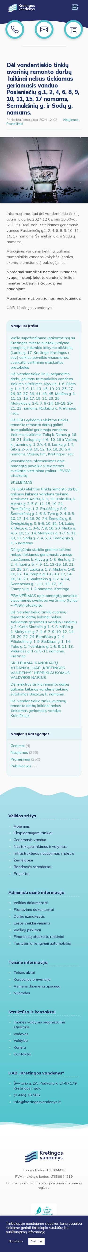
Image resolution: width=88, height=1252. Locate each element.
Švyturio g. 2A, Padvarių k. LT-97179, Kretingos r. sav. (45, 1085)
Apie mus (22, 826)
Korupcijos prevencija (32, 979)
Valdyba (21, 1040)
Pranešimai (15, 124)
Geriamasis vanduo (30, 839)
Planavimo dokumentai (34, 909)
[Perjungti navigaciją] (75, 7)
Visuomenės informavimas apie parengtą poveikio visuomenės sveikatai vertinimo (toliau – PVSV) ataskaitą (41, 468)
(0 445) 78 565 (27, 1095)
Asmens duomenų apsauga (37, 986)
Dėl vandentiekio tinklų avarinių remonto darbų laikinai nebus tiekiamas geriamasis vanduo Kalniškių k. (38, 708)
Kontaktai (22, 1054)
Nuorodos (22, 993)
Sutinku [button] (36, 1241)
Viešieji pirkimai (27, 930)
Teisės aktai (24, 972)
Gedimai (18, 745)
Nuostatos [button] (16, 1241)
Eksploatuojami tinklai (33, 832)
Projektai (21, 873)
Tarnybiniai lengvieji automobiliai (42, 943)
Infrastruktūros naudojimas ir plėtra (44, 853)
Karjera (20, 1047)
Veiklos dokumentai (31, 902)
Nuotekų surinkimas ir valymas (40, 846)
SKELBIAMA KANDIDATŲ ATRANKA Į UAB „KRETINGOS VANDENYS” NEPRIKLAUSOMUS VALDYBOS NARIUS (40, 670)
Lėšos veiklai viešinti (32, 923)
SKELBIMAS (21, 482)
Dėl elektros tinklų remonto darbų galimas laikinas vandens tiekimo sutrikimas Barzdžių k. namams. (40, 689)
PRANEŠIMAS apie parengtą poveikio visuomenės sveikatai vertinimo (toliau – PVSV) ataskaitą (44, 600)
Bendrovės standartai (32, 866)
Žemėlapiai (23, 860)
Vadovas (21, 1033)
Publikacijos (21, 766)
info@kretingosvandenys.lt (37, 1101)
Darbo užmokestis (29, 916)
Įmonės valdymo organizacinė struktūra (39, 1024)
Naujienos (70, 120)
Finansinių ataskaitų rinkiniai (39, 936)
